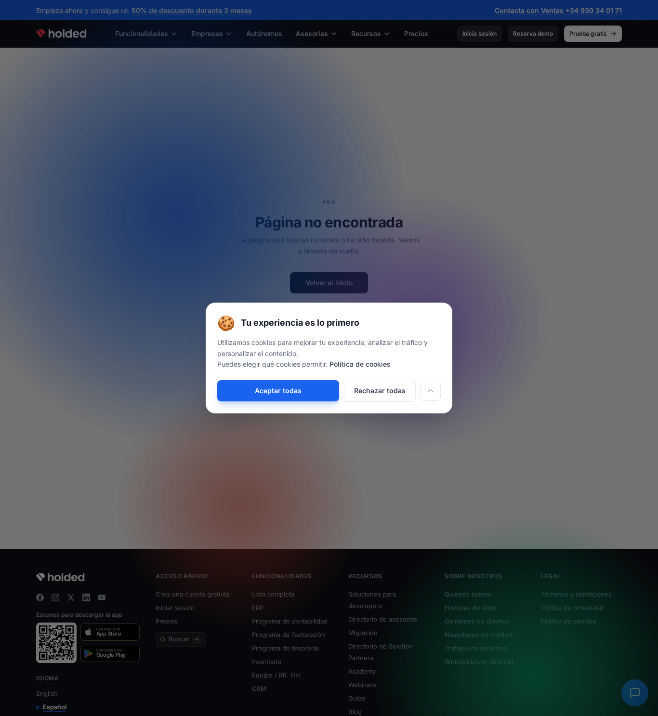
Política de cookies (360, 364)
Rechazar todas (380, 390)
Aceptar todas (278, 390)
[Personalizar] (431, 391)
